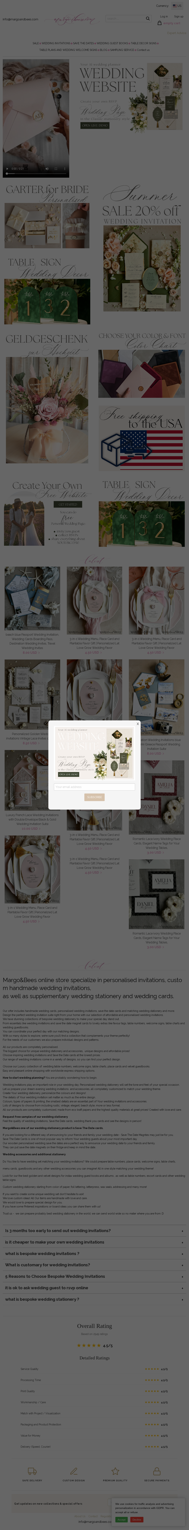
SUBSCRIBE (94, 797)
